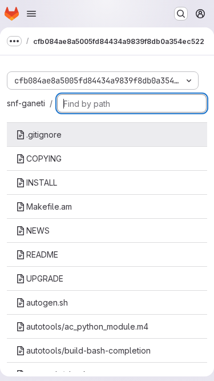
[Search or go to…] (181, 14)
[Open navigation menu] (31, 14)
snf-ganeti (26, 103)
